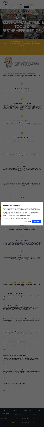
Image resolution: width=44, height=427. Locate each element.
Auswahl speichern (27, 221)
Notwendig (6, 218)
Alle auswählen (36, 221)
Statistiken (13, 218)
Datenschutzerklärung (25, 215)
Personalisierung (25, 218)
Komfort (18, 218)
